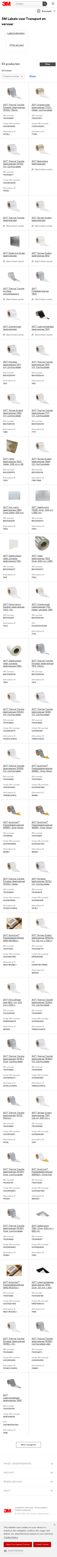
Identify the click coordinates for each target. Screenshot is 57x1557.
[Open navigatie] (53, 4)
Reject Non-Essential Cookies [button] (17, 1544)
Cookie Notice (11, 1537)
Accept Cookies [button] (42, 1544)
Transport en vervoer (11, 76)
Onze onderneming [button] (17, 1464)
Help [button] (7, 1491)
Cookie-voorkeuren (23, 1510)
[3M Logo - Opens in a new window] (6, 4)
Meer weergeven (28, 1445)
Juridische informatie (24, 1508)
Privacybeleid (41, 1508)
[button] (14, 1550)
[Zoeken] (45, 4)
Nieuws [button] (9, 1473)
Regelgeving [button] (13, 1482)
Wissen (32, 76)
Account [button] (46, 11)
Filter (47, 64)
